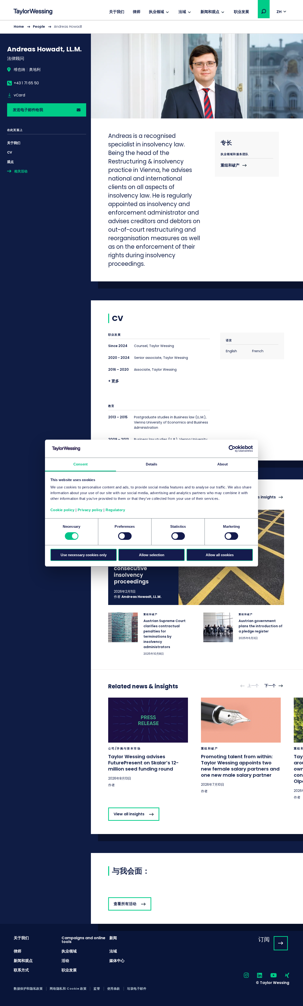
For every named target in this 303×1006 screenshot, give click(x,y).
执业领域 (156, 11)
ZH (278, 11)
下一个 (270, 685)
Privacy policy (90, 510)
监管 (97, 989)
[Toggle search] (263, 11)
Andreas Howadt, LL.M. (141, 596)
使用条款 (113, 989)
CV (9, 152)
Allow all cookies (220, 555)
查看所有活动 (125, 904)
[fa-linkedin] (255, 975)
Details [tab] (151, 464)
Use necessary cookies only (84, 555)
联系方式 (21, 970)
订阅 (264, 939)
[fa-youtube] (269, 975)
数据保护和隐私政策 (28, 989)
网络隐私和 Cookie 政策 (68, 989)
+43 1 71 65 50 (26, 83)
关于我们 (116, 11)
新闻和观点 (210, 11)
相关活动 (20, 171)
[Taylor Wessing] (33, 12)
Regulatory (115, 510)
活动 (65, 960)
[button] (263, 11)
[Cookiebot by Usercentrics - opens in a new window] (232, 448)
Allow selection (151, 555)
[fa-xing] (283, 975)
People (39, 26)
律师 (136, 11)
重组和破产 (230, 165)
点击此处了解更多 (148, 634)
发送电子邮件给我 (28, 110)
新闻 (113, 938)
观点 (10, 161)
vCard (19, 95)
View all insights (129, 814)
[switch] (125, 536)
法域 (182, 11)
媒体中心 (117, 960)
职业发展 (241, 11)
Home (19, 26)
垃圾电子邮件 (137, 989)
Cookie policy (62, 510)
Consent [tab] (80, 464)
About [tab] (222, 464)
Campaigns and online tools (83, 939)
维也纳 (19, 69)
